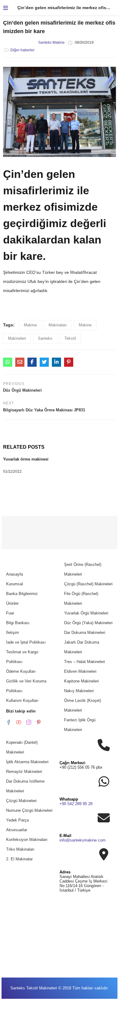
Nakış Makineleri (79, 691)
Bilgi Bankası (18, 623)
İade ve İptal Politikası (26, 642)
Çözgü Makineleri (21, 800)
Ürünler (12, 603)
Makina (30, 325)
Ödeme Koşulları (21, 671)
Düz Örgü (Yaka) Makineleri (88, 623)
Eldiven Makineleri (80, 671)
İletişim (12, 632)
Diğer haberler (22, 50)
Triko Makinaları (20, 849)
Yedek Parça (17, 820)
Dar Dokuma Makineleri (84, 632)
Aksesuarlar (16, 830)
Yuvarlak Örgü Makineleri (86, 613)
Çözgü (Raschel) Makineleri (88, 584)
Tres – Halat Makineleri (84, 661)
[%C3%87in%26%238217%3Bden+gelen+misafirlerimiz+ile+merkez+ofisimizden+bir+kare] (44, 362)
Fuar (10, 613)
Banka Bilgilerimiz (22, 593)
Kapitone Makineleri (81, 681)
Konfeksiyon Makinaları (27, 839)
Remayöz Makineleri (24, 771)
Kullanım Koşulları (22, 700)
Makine (85, 325)
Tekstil (70, 338)
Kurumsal (14, 584)
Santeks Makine (51, 42)
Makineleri (17, 338)
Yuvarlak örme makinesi (26, 459)
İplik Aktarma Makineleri (27, 762)
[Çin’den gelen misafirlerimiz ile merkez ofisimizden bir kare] (7, 362)
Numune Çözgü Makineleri (29, 810)
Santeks (45, 338)
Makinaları (58, 325)
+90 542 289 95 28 (76, 803)
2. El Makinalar (19, 859)
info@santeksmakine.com (83, 840)
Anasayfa (14, 574)
